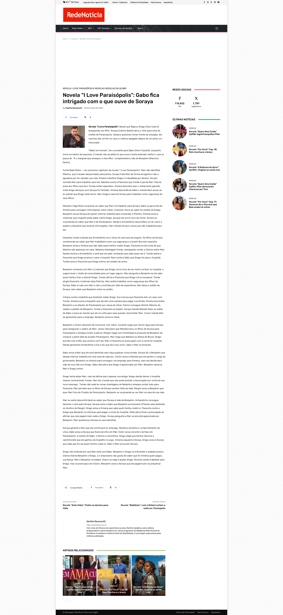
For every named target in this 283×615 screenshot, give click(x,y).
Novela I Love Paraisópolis (90, 38)
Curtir (180, 97)
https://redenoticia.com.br (97, 525)
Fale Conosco (202, 612)
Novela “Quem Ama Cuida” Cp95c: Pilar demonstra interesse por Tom (203, 187)
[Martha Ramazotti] (75, 528)
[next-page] (69, 601)
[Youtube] (218, 2)
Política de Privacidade (185, 612)
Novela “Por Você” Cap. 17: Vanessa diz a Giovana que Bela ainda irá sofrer (203, 204)
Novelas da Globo (115, 88)
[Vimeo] (215, 2)
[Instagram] (208, 2)
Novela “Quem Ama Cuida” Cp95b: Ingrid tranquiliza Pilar (80, 590)
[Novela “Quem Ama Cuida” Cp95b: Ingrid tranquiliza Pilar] (80, 575)
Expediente (215, 612)
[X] (211, 2)
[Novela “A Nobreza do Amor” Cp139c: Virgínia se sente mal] (148, 575)
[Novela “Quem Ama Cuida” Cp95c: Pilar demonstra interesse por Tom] (179, 185)
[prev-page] (64, 601)
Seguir (196, 97)
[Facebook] (204, 2)
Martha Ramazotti (74, 108)
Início (65, 38)
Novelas (100, 88)
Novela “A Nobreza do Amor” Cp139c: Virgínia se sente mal (149, 590)
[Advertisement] (141, 62)
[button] (216, 28)
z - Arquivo (73, 38)
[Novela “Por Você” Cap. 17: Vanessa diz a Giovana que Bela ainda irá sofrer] (179, 203)
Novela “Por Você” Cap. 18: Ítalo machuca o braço (114, 591)
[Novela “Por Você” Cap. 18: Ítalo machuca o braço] (114, 575)
